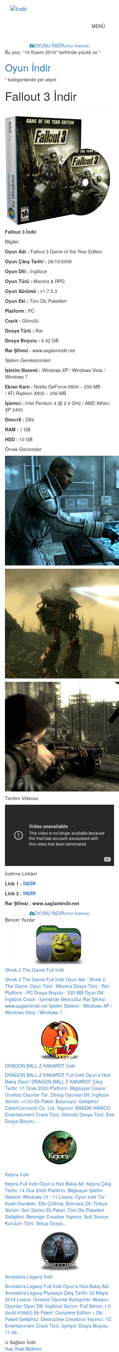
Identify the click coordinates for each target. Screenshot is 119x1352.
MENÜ (100, 27)
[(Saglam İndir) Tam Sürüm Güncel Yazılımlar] (54, 8)
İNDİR (29, 883)
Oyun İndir (28, 67)
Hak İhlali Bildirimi (23, 1348)
